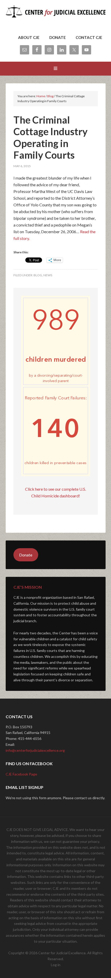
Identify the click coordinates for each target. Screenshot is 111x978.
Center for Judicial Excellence (56, 18)
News (47, 275)
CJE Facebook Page (21, 774)
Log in (55, 965)
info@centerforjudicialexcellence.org (35, 750)
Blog (38, 275)
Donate (25, 554)
